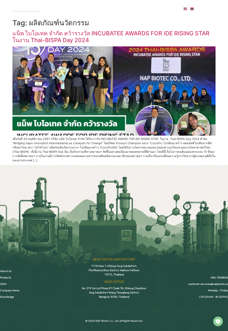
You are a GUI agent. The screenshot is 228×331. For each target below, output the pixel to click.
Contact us (164, 8)
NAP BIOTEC (20, 7)
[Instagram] (216, 8)
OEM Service (98, 8)
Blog (140, 8)
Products (121, 8)
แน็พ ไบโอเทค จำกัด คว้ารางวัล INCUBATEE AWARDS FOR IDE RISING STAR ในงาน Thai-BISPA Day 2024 (110, 37)
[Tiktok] (224, 8)
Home (56, 8)
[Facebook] (201, 8)
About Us (75, 8)
